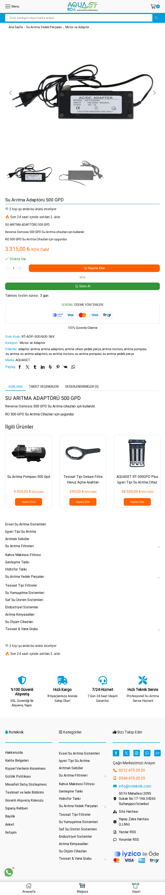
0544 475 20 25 (132, 778)
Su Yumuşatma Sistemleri (24, 593)
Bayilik (10, 816)
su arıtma (12, 354)
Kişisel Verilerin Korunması (25, 768)
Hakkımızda (14, 752)
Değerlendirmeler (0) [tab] (82, 386)
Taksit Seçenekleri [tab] (44, 386)
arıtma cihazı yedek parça (83, 349)
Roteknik (16, 732)
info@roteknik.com (135, 786)
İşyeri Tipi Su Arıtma (20, 532)
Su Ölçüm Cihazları (19, 622)
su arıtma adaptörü (33, 354)
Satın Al (84, 286)
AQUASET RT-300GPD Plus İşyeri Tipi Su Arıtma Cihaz (137, 479)
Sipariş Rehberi (16, 808)
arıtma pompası (135, 349)
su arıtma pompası (88, 354)
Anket (9, 824)
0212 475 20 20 (132, 770)
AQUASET (22, 360)
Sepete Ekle (96, 268)
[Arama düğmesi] (156, 18)
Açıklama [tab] (15, 386)
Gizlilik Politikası (18, 776)
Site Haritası (128, 812)
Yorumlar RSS (129, 840)
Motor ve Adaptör (77, 27)
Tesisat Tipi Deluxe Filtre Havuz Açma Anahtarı (83, 479)
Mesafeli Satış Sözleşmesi (26, 784)
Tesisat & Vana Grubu (21, 629)
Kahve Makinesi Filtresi (23, 555)
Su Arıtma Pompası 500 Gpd (28, 477)
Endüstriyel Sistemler (21, 607)
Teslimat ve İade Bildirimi (24, 792)
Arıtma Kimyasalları (19, 614)
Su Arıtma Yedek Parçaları (44, 27)
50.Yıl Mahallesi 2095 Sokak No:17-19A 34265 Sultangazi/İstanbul (137, 798)
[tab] (15, 386)
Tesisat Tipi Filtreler (21, 585)
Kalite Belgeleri (17, 760)
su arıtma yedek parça (118, 354)
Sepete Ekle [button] (28, 501)
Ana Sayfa (16, 27)
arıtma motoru (112, 349)
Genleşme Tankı (17, 562)
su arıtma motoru (61, 354)
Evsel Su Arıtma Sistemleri (25, 524)
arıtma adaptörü (52, 349)
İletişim (11, 832)
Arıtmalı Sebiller (17, 539)
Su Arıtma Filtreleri (19, 546)
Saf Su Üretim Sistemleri (24, 600)
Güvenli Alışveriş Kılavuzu (24, 800)
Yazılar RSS (127, 832)
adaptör (23, 349)
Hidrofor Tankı (16, 569)
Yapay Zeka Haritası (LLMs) (134, 821)
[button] (10, 92)
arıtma (35, 349)
